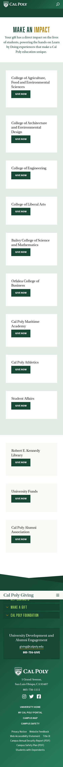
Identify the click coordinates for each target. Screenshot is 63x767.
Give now (21, 94)
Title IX (46, 736)
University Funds (24, 491)
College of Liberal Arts (28, 204)
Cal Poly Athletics (25, 362)
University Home (30, 707)
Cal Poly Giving (18, 595)
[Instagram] (24, 696)
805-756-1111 (31, 689)
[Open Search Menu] (57, 4)
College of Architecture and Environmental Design (29, 127)
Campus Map (30, 718)
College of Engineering (28, 168)
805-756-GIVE (31, 652)
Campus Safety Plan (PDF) (30, 745)
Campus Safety (30, 723)
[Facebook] (39, 696)
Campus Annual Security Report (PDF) (30, 741)
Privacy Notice (19, 731)
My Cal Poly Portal (30, 712)
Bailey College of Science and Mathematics (30, 242)
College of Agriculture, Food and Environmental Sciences (30, 82)
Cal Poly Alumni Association (23, 529)
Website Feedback (39, 731)
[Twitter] (31, 696)
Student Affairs (22, 398)
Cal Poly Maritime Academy (25, 323)
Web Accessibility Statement (25, 736)
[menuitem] (24, 696)
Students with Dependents (30, 750)
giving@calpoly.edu (31, 647)
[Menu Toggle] (57, 595)
